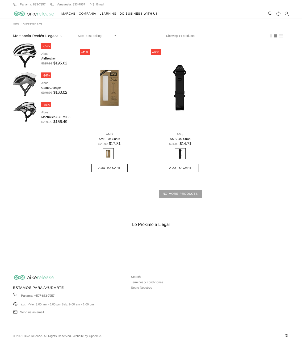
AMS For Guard (109, 139)
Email (100, 4)
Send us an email (32, 312)
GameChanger (51, 87)
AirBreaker (48, 58)
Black (180, 153)
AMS (109, 134)
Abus (44, 53)
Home (16, 23)
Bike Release (34, 13)
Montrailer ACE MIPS (56, 117)
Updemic (95, 336)
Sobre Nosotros (141, 287)
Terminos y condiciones (147, 282)
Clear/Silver (108, 153)
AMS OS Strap (180, 139)
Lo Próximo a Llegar (151, 224)
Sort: (81, 36)
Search (136, 277)
